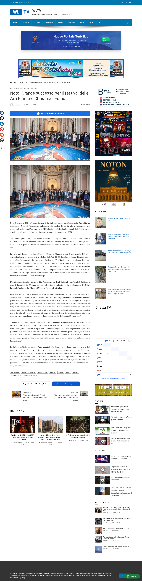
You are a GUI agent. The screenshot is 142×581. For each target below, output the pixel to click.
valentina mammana (31, 375)
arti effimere (15, 372)
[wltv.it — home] (20, 12)
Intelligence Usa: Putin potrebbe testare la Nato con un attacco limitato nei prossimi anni (116, 509)
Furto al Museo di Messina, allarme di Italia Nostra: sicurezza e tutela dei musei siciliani (50, 437)
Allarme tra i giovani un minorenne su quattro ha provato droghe (120, 409)
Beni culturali (18, 88)
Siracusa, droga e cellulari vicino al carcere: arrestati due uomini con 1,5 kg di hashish (120, 291)
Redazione (18, 105)
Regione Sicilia (16, 375)
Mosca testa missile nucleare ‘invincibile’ (116, 547)
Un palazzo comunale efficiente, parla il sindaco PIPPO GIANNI (120, 469)
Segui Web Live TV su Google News (36, 384)
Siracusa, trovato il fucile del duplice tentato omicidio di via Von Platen (119, 269)
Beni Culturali (43, 372)
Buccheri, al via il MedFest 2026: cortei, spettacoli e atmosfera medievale (22, 437)
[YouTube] (130, 2)
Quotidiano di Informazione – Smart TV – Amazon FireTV (52, 14)
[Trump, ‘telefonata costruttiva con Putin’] (98, 531)
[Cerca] (121, 22)
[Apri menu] (128, 22)
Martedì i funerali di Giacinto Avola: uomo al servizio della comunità (118, 236)
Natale (61, 372)
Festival (53, 372)
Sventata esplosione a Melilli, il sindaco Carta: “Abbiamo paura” (119, 252)
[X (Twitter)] (123, 2)
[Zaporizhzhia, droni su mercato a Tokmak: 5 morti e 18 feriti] (98, 521)
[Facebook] (119, 2)
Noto (36, 88)
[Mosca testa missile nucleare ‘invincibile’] (98, 549)
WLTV (36, 10)
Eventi (32, 88)
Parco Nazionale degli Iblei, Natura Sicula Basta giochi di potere (121, 430)
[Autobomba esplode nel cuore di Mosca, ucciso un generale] (98, 539)
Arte (11, 88)
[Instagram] (126, 2)
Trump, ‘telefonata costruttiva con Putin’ (116, 528)
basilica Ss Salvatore (29, 372)
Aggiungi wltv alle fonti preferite (66, 384)
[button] (132, 576)
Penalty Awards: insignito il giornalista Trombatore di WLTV (121, 440)
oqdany (76, 372)
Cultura (26, 88)
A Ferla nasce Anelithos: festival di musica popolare (78, 436)
